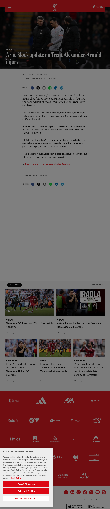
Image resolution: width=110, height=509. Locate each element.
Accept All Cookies (26, 484)
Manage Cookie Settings (26, 498)
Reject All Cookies (26, 491)
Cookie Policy (15, 478)
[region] (26, 477)
